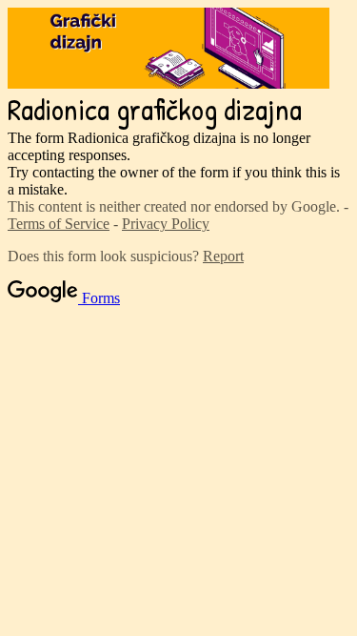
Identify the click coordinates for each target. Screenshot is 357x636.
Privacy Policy (165, 223)
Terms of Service (58, 223)
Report (223, 256)
